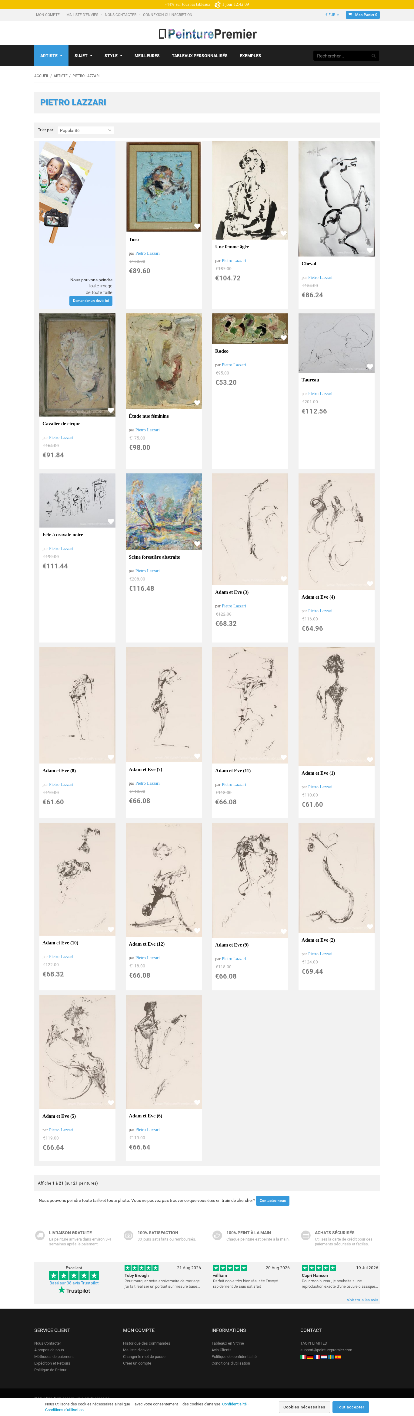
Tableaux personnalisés (200, 55)
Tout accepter (351, 1407)
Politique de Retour (50, 1370)
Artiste (49, 55)
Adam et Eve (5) (59, 1116)
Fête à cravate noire (62, 534)
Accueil (41, 76)
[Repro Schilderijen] (324, 1356)
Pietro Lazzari (147, 253)
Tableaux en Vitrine (228, 1343)
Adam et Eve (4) (318, 597)
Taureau (310, 379)
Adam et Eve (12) (147, 944)
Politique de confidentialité (234, 1356)
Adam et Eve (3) (232, 592)
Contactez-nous (273, 1201)
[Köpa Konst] (331, 1356)
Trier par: (46, 130)
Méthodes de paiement (54, 1356)
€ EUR (331, 15)
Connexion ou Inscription (168, 15)
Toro (134, 239)
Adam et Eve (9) (232, 944)
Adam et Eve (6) (145, 1115)
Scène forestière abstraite (154, 557)
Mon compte (48, 15)
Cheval (309, 263)
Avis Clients (222, 1350)
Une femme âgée (232, 246)
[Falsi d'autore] (303, 1356)
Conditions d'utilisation (231, 1363)
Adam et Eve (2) (318, 940)
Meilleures (147, 55)
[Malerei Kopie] (310, 1356)
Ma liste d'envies (82, 15)
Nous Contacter (121, 15)
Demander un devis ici (91, 301)
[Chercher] (373, 56)
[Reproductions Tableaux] (317, 1356)
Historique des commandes (146, 1343)
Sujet (81, 55)
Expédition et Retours (52, 1363)
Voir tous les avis (362, 1299)
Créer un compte (137, 1363)
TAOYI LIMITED (313, 1343)
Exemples (250, 55)
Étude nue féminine (149, 416)
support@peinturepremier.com (326, 1350)
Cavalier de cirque (61, 423)
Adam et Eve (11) (233, 770)
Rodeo (222, 351)
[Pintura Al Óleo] (338, 1356)
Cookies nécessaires (304, 1407)
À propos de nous (49, 1350)
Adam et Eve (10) (60, 942)
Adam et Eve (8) (59, 770)
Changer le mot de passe (144, 1356)
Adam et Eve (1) (318, 773)
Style (111, 55)
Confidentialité (234, 1404)
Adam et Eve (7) (145, 769)
